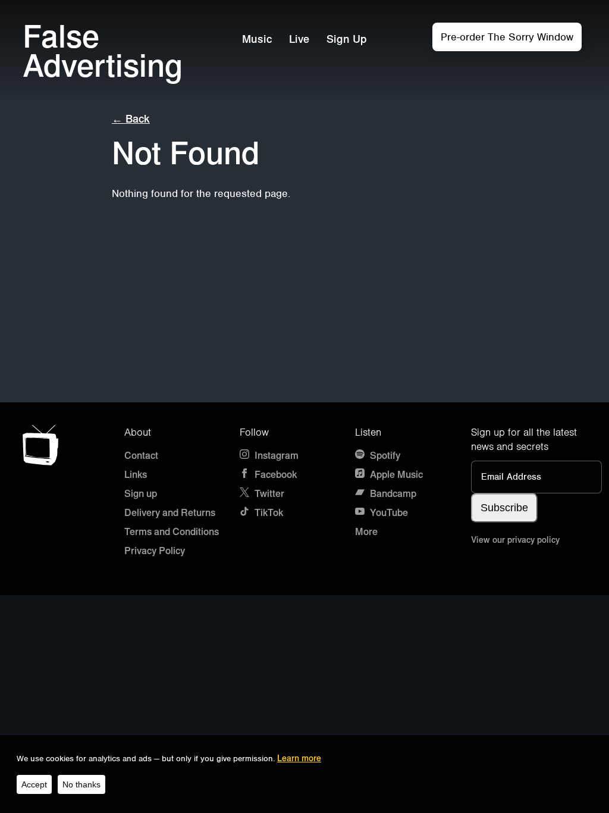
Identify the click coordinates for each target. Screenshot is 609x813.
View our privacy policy (515, 540)
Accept (34, 784)
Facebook (274, 474)
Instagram (275, 455)
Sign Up (347, 39)
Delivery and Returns (169, 512)
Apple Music (395, 474)
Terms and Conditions (171, 531)
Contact (141, 455)
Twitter (268, 493)
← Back (131, 119)
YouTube (388, 512)
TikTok (267, 512)
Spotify (384, 455)
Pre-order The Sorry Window (507, 36)
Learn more (299, 758)
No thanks (81, 784)
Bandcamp (392, 493)
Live (299, 39)
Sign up (140, 493)
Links (135, 474)
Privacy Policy (154, 550)
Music (257, 39)
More (366, 531)
